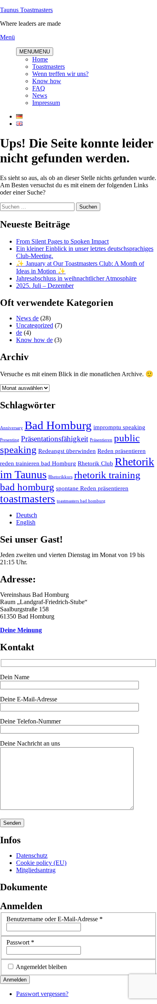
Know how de (34, 339)
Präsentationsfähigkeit (54, 438)
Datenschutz (32, 855)
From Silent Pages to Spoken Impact (62, 241)
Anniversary (11, 428)
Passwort (20, 942)
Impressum (46, 102)
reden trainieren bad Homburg (38, 463)
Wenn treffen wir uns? (60, 73)
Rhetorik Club (95, 463)
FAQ (38, 88)
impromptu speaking (119, 427)
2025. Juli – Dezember (45, 285)
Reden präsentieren (121, 450)
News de (27, 318)
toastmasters (27, 499)
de (19, 332)
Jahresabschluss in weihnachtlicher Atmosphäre (76, 278)
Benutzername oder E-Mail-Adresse (54, 919)
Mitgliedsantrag (36, 870)
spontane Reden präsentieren (92, 488)
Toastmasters (48, 66)
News (39, 95)
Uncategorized (34, 325)
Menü (7, 37)
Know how (46, 81)
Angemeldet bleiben (41, 966)
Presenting (9, 440)
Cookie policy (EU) (41, 862)
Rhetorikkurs (60, 477)
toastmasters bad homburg (81, 501)
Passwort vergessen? (42, 993)
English (25, 522)
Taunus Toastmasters (26, 9)
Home (40, 59)
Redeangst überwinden (67, 450)
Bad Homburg (58, 425)
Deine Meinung (21, 630)
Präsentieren (101, 440)
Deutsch (26, 515)
